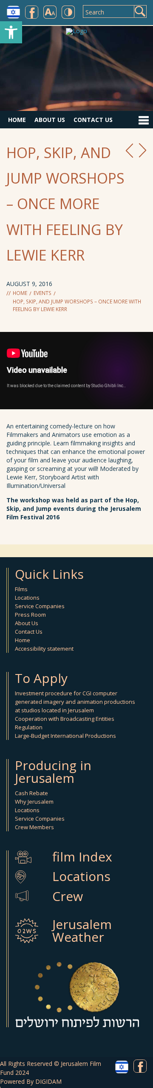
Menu (143, 120)
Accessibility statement (44, 648)
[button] (11, 32)
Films (21, 589)
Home (17, 120)
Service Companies (40, 606)
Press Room (30, 614)
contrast (68, 12)
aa (50, 12)
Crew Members (34, 827)
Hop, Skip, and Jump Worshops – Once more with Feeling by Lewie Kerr (77, 305)
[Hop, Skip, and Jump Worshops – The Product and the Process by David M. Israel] (143, 150)
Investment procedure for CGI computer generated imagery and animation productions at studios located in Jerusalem (75, 701)
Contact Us (93, 120)
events (42, 293)
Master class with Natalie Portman (129, 150)
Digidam (48, 1081)
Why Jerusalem (34, 801)
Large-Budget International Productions (65, 736)
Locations (27, 597)
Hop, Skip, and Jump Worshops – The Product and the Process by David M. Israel (143, 150)
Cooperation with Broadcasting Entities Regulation (64, 723)
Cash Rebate (31, 793)
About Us (49, 120)
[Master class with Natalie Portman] (129, 150)
